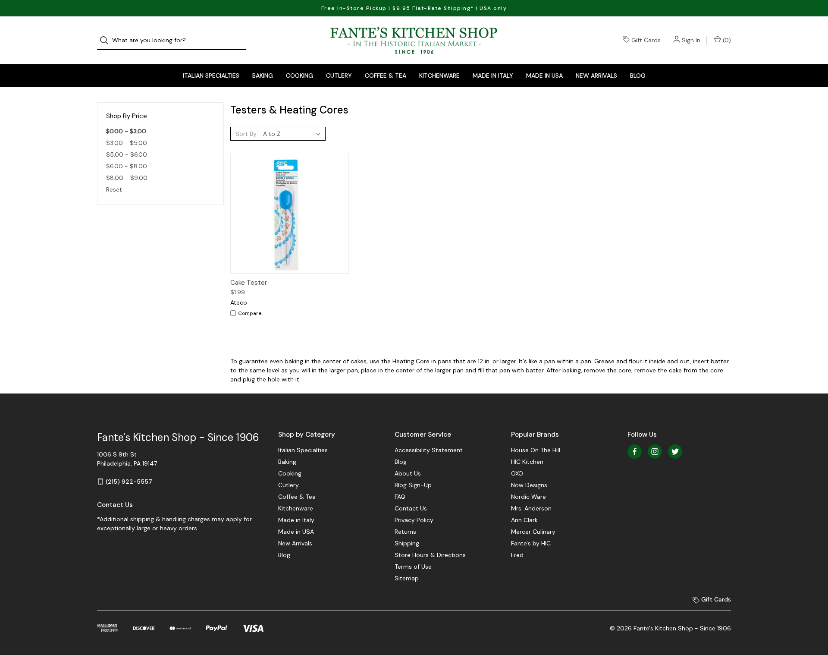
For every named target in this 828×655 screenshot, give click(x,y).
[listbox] (293, 133)
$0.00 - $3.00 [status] (126, 131)
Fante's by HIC (531, 543)
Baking (262, 75)
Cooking (299, 75)
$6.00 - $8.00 (126, 166)
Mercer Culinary (533, 531)
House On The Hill (535, 450)
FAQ (400, 497)
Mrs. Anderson (531, 508)
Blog (638, 75)
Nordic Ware (528, 497)
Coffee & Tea (385, 75)
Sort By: (246, 134)
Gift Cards (646, 40)
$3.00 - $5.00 (126, 143)
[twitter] (675, 451)
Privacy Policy (414, 520)
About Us (408, 473)
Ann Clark (524, 520)
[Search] (106, 40)
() (726, 40)
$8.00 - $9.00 (126, 178)
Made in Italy (493, 75)
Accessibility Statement (429, 450)
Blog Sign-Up (413, 485)
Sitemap (407, 578)
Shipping (407, 543)
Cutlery (339, 75)
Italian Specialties (211, 75)
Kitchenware (439, 75)
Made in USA (544, 75)
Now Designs (529, 485)
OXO (517, 473)
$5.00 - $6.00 (126, 154)
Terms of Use (413, 566)
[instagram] (655, 451)
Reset (114, 189)
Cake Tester (248, 282)
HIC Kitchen (527, 462)
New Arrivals (596, 75)
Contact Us (411, 508)
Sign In (691, 40)
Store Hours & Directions (430, 555)
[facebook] (634, 451)
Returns (405, 531)
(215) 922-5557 (129, 481)
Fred (517, 555)
